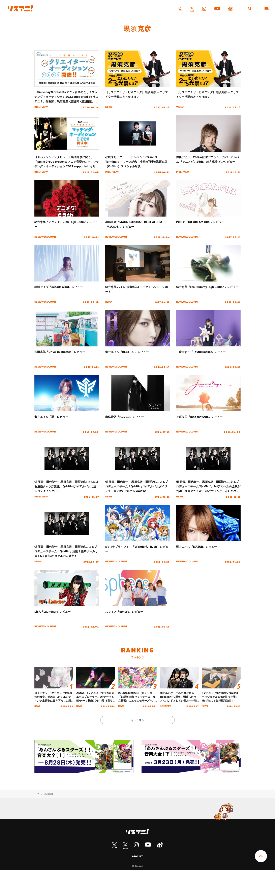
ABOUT (137, 856)
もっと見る (137, 720)
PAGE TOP (261, 856)
